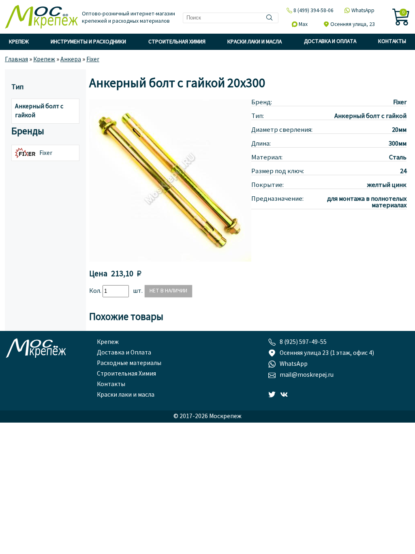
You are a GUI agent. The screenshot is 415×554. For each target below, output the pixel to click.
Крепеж (19, 42)
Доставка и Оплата (330, 41)
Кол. (96, 291)
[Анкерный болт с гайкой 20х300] (170, 260)
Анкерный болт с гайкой (39, 111)
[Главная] (41, 17)
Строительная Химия (176, 42)
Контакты (392, 41)
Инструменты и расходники (88, 42)
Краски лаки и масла (254, 42)
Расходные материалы (129, 363)
